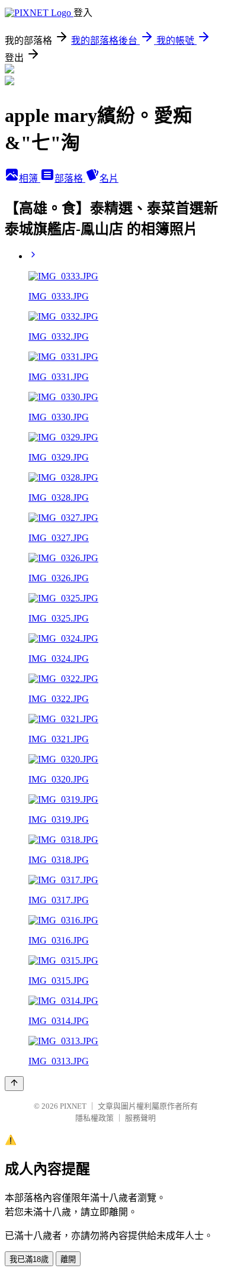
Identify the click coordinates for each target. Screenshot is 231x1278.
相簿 (29, 178)
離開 (68, 1259)
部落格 (69, 178)
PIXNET (73, 1106)
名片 (109, 178)
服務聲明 (140, 1117)
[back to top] (14, 1083)
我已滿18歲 (29, 1259)
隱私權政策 (94, 1117)
